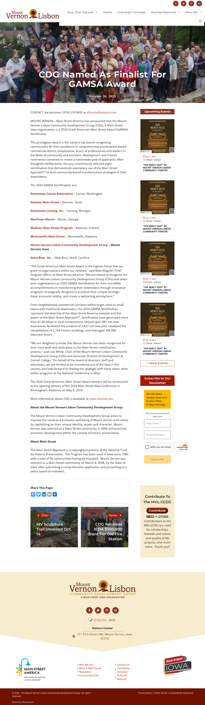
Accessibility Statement (181, 693)
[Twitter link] (183, 3)
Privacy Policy (145, 693)
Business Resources (163, 12)
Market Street (28, 702)
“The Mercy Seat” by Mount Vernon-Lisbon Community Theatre (157, 167)
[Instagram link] (191, 3)
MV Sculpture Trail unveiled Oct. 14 (54, 529)
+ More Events (157, 363)
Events (107, 12)
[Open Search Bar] (200, 21)
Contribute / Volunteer (131, 12)
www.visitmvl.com (101, 399)
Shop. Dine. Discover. (80, 12)
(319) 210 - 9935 (104, 620)
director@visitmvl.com (102, 112)
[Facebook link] (176, 3)
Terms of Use (160, 693)
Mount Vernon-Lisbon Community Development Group (69, 245)
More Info (191, 12)
